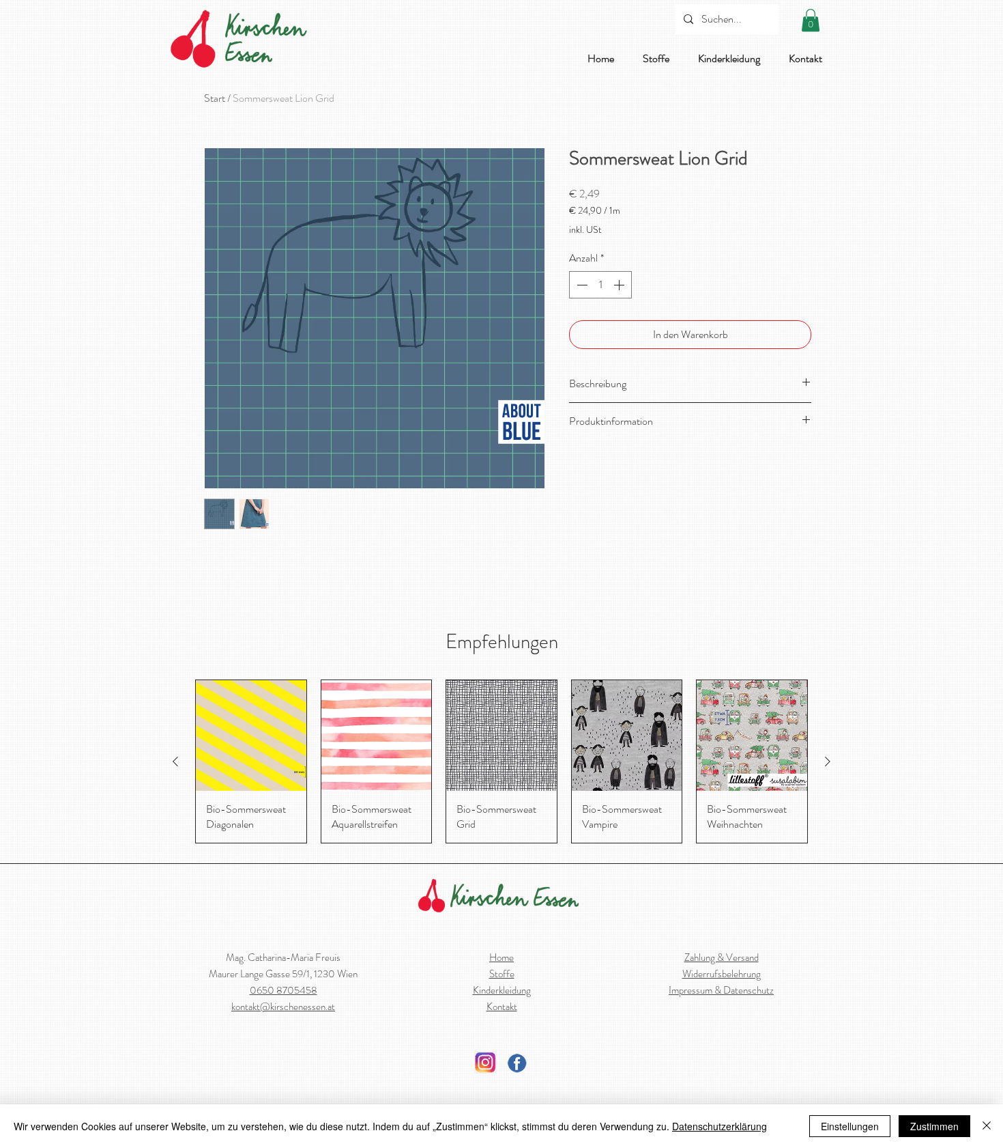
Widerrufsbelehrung (721, 973)
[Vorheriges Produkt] (175, 761)
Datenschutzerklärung (719, 1126)
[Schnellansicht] (251, 735)
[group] (501, 761)
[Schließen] (986, 1126)
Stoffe (501, 973)
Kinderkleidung (502, 990)
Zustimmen (934, 1126)
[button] (810, 20)
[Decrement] (580, 285)
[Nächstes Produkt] (827, 761)
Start (214, 98)
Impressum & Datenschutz (721, 990)
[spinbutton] (600, 285)
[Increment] (620, 285)
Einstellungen (850, 1126)
